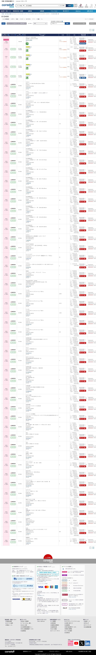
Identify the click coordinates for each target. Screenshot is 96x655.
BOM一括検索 (25, 621)
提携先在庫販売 (55, 625)
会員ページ (87, 621)
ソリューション (54, 11)
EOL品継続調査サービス (27, 628)
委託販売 (54, 623)
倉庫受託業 (54, 627)
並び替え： (30, 23)
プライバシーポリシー (54, 651)
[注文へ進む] (82, 41)
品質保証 (30, 11)
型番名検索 (9, 621)
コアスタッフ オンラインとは (73, 621)
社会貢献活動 (88, 627)
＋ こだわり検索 (61, 5)
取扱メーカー (10, 625)
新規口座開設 (69, 628)
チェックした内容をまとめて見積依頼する (16, 23)
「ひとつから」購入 (26, 623)
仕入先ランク (5, 35)
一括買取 (54, 621)
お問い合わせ (90, 11)
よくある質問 (69, 630)
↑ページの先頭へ (48, 557)
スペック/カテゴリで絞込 (79, 23)
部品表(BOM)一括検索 (18, 11)
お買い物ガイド (69, 623)
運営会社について (27, 651)
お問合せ (68, 632)
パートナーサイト (56, 630)
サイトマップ (88, 625)
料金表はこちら (41, 595)
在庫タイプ (6, 34)
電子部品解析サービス (71, 627)
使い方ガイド (66, 11)
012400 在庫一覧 (55, 13)
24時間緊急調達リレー (27, 627)
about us (78, 11)
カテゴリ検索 (10, 623)
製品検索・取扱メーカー (6, 11)
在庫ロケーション (19, 35)
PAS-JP (87, 623)
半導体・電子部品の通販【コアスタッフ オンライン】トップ (14, 13)
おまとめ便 (24, 625)
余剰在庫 (42, 11)
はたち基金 (54, 628)
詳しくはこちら (73, 597)
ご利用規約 (40, 651)
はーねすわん (42, 621)
